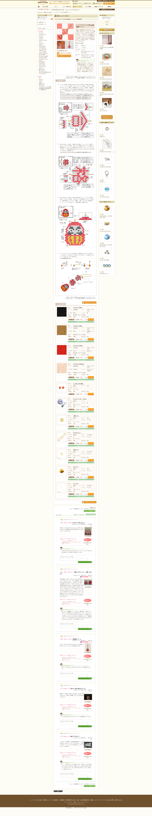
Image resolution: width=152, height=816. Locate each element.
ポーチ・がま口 (42, 64)
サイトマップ (111, 1)
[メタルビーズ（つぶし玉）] (107, 144)
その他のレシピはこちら (81, 322)
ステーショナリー (42, 66)
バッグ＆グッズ (42, 63)
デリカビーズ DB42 (77, 326)
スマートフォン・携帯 (43, 56)
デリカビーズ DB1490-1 (78, 364)
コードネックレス (42, 34)
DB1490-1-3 (76, 366)
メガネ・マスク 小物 (43, 53)
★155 (90, 691)
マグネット (41, 67)
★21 (91, 525)
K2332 (74, 400)
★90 (91, 739)
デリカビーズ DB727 (78, 345)
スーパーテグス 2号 (105, 196)
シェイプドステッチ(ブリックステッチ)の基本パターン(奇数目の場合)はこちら (76, 95)
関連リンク (93, 800)
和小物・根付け (42, 61)
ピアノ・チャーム (103, 110)
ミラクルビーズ (105, 273)
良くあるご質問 (109, 800)
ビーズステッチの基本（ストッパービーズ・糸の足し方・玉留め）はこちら (76, 94)
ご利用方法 (75, 1)
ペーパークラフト (42, 73)
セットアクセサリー (43, 48)
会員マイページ (77, 3)
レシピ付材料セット (43, 89)
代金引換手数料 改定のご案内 (57, 9)
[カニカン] (107, 174)
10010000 (75, 309)
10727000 (75, 347)
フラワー (40, 80)
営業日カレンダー (47, 800)
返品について (93, 507)
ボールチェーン (77, 432)
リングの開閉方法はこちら (65, 258)
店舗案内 (109, 6)
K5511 (74, 468)
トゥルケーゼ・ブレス (104, 63)
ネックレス (41, 32)
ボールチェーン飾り (43, 57)
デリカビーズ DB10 (77, 307)
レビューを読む (80, 43)
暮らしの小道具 (42, 54)
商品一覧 (99, 1)
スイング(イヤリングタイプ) (106, 78)
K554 (74, 485)
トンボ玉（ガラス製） (79, 383)
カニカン (102, 181)
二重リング (76, 415)
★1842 (90, 576)
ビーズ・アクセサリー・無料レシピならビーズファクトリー (76, 802)
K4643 (74, 434)
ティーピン (75, 483)
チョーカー (41, 37)
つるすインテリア (42, 50)
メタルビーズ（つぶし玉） (107, 151)
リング (40, 41)
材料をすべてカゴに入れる (80, 76)
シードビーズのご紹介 (36, 800)
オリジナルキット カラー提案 (45, 86)
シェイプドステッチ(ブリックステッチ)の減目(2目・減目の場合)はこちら (75, 152)
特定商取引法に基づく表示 (72, 800)
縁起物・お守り (42, 83)
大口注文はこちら (97, 3)
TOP (38, 6)
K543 (74, 451)
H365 (74, 385)
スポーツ (40, 82)
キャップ (76, 466)
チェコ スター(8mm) (104, 259)
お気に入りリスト (87, 3)
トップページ (39, 12)
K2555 (74, 417)
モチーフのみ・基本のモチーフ (45, 72)
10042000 (75, 328)
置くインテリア (42, 70)
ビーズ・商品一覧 (66, 6)
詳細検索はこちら (42, 22)
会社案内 (55, 800)
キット (56, 6)
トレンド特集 (88, 6)
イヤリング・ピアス (43, 40)
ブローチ (40, 44)
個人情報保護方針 (85, 800)
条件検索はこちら (42, 24)
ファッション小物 (42, 51)
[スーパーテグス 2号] (107, 189)
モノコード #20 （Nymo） (80, 398)
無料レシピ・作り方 (77, 6)
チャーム (40, 60)
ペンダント (41, 38)
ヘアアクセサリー (42, 47)
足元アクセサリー (42, 45)
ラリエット (41, 35)
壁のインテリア (42, 69)
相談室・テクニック (98, 6)
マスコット (41, 79)
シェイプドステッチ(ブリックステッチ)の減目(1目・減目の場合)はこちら (75, 98)
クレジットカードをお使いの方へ (72, 9)
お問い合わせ (105, 1)
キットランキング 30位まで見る (106, 117)
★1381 (90, 642)
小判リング (75, 449)
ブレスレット (41, 42)
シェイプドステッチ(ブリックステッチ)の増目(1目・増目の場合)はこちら (75, 97)
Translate (85, 807)
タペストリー (41, 85)
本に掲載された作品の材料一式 (45, 88)
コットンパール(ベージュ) (105, 231)
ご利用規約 (62, 800)
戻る (58, 791)
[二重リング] (107, 129)
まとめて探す (45, 6)
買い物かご (109, 3)
